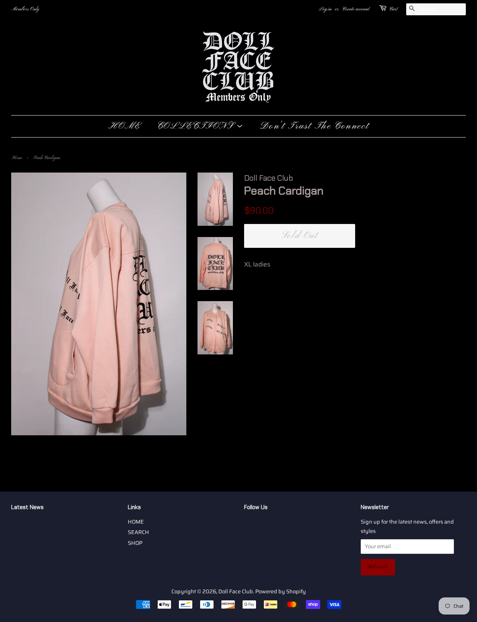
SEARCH (138, 532)
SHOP (135, 543)
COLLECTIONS (196, 126)
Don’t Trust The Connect (314, 126)
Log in (325, 9)
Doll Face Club (235, 591)
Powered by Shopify (280, 591)
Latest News (27, 507)
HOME (124, 126)
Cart (393, 9)
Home (16, 158)
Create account (355, 9)
